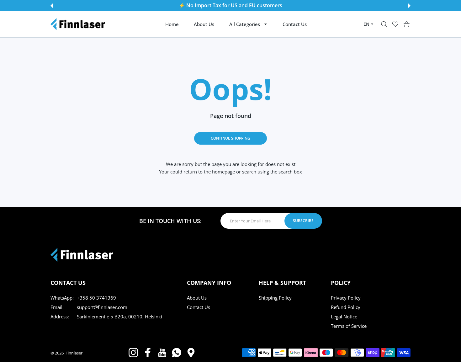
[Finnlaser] (77, 24)
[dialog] (384, 24)
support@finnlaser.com (102, 307)
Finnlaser (74, 353)
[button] (51, 5)
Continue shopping (230, 138)
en (368, 24)
